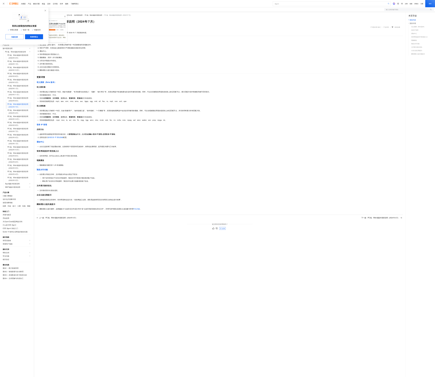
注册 (421, 4)
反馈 (223, 228)
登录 (430, 4)
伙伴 (61, 3)
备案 (411, 4)
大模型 (23, 3)
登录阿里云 (34, 37)
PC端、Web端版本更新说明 (93, 15)
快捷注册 (14, 37)
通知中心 (40, 141)
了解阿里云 (75, 3)
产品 (29, 3)
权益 (43, 3)
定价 (49, 3)
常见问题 (136, 209)
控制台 (416, 4)
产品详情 (386, 27)
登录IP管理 (42, 124)
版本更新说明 (78, 15)
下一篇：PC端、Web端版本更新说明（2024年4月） (380, 217)
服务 (66, 3)
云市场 (55, 3)
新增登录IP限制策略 (55, 137)
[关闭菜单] (3, 3)
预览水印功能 (42, 169)
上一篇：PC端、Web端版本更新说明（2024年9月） (58, 217)
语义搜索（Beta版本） (46, 82)
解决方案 (36, 3)
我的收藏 (397, 27)
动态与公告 (68, 15)
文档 (406, 4)
